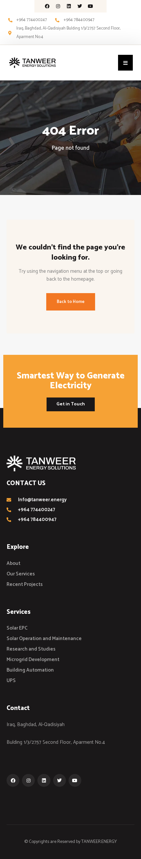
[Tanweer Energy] (32, 62)
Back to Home (71, 301)
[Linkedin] (68, 6)
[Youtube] (90, 6)
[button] (125, 63)
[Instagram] (58, 6)
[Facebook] (47, 6)
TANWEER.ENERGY (99, 842)
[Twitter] (79, 6)
